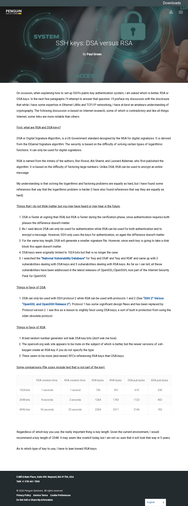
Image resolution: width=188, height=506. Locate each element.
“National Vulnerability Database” (63, 258)
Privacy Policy (24, 495)
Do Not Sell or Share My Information (35, 500)
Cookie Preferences (60, 495)
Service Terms (40, 495)
